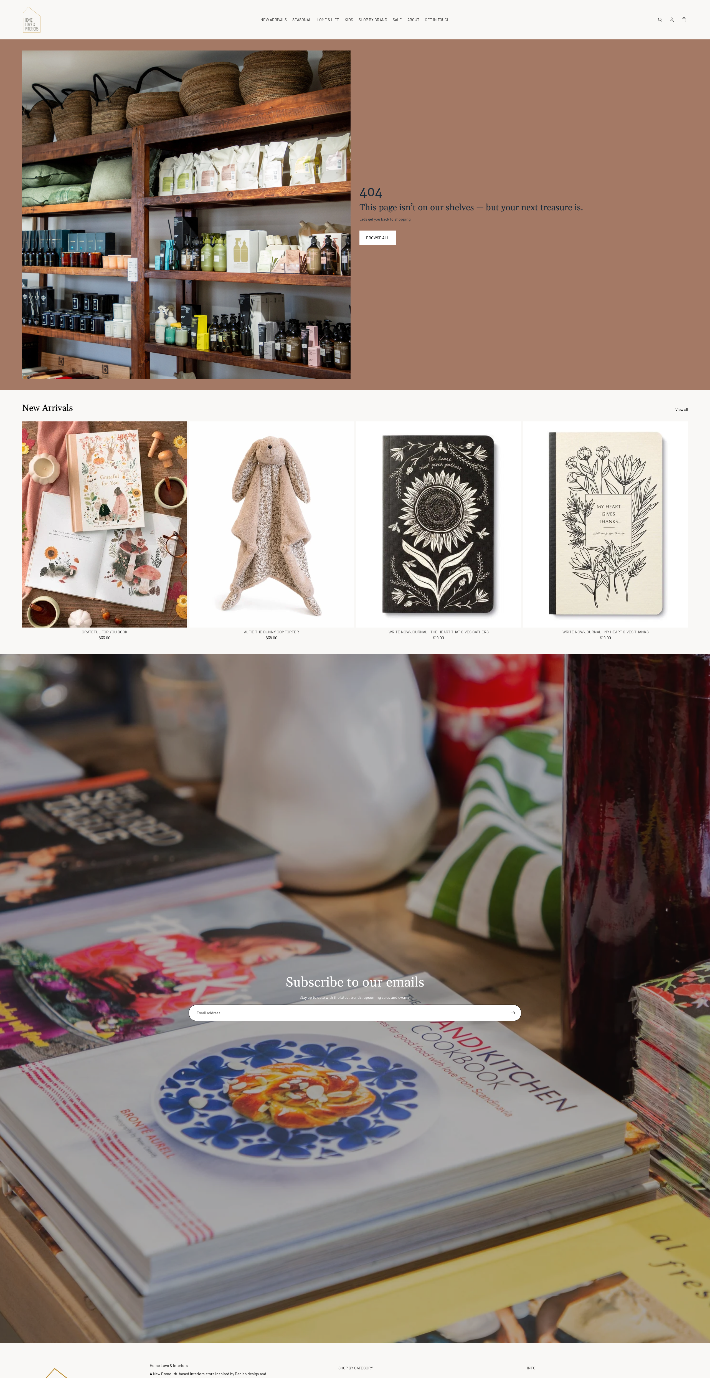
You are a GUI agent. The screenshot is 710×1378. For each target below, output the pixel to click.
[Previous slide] (30, 524)
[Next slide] (178, 524)
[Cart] (684, 20)
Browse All (377, 237)
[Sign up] (513, 1013)
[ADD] (178, 619)
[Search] (660, 20)
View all (681, 409)
